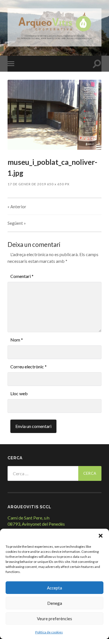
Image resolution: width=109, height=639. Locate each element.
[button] (100, 536)
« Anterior (17, 206)
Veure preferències (54, 618)
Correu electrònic (28, 366)
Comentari (22, 276)
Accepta (54, 587)
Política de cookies (49, 632)
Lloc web (19, 393)
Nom (16, 339)
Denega (54, 603)
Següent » (17, 223)
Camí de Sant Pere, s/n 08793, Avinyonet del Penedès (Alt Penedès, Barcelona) (36, 524)
